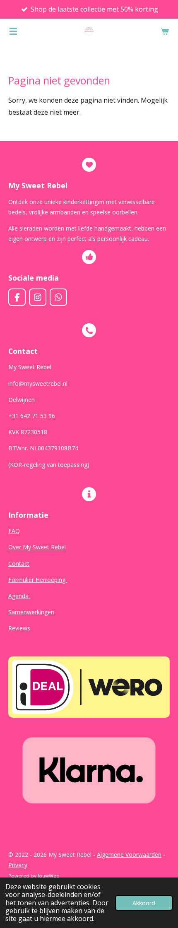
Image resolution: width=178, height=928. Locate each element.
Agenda (19, 596)
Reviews (19, 628)
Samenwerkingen (31, 612)
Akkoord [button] (143, 903)
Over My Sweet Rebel (37, 547)
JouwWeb (49, 876)
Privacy (17, 865)
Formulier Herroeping (37, 580)
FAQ (14, 531)
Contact (18, 563)
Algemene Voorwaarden (129, 854)
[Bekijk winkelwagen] (165, 31)
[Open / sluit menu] (13, 31)
